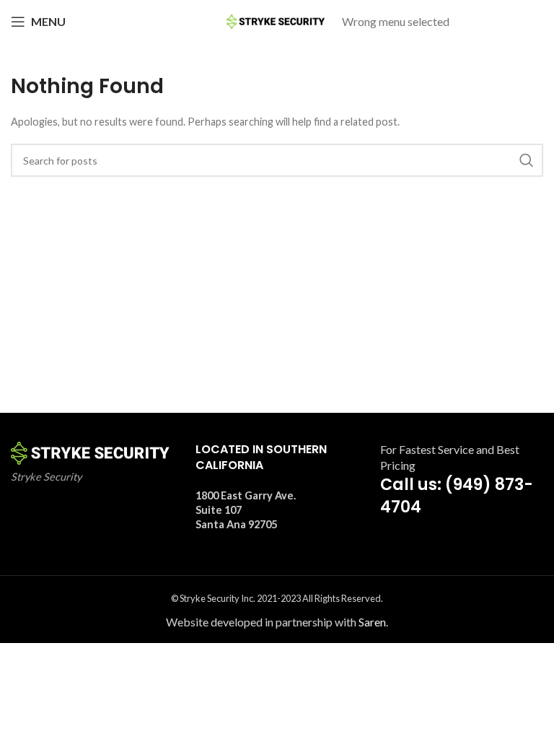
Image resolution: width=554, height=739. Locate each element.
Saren (372, 622)
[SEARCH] (526, 160)
